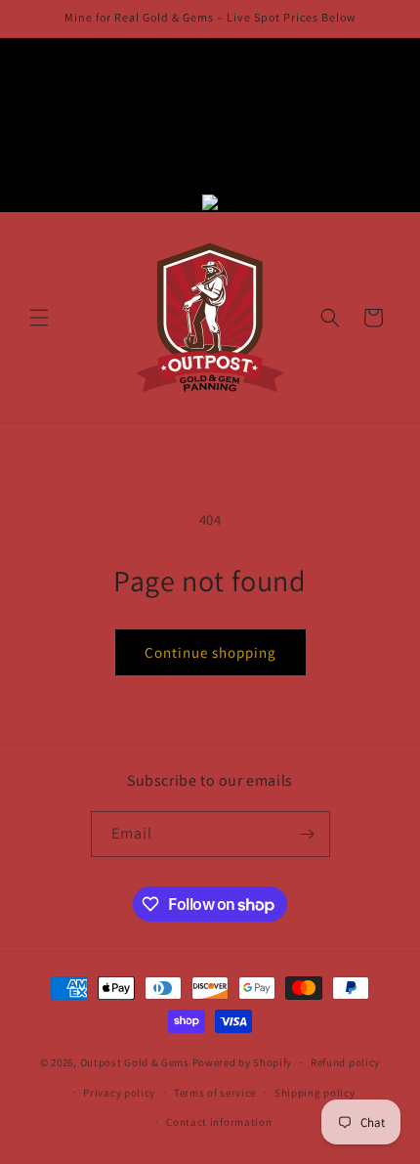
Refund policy (345, 1062)
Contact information (219, 1122)
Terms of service (215, 1092)
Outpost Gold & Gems (134, 1062)
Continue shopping (210, 652)
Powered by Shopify (242, 1062)
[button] (39, 317)
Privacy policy (119, 1092)
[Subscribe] (307, 834)
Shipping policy (315, 1092)
